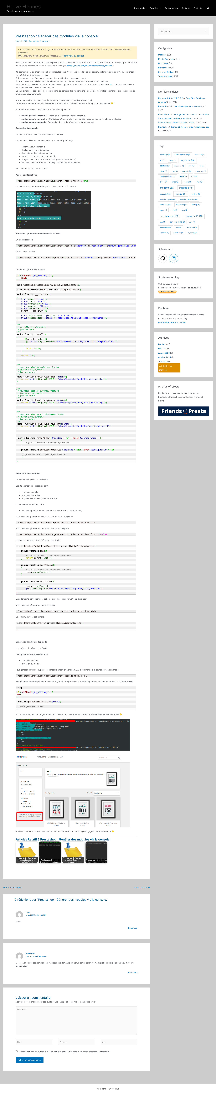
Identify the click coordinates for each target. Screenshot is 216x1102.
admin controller (182, 155)
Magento (162, 55)
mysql (196, 205)
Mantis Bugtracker (166, 59)
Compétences (171, 8)
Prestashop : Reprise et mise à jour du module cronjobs (183, 127)
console (186, 171)
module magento (167, 199)
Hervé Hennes (24, 6)
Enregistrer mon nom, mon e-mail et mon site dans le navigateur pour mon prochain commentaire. (65, 1051)
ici (111, 84)
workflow (178, 233)
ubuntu (191, 227)
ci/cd (191, 166)
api (162, 160)
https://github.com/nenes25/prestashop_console (89, 65)
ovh (174, 210)
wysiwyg (192, 233)
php (184, 210)
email (183, 176)
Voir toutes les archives (165, 368)
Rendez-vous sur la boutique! (171, 322)
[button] (208, 8)
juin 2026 (162, 344)
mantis (180, 194)
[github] (163, 258)
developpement (167, 176)
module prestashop (188, 199)
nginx (163, 210)
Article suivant (142, 887)
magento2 (165, 194)
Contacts (198, 8)
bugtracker (187, 160)
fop (194, 176)
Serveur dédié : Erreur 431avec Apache (176, 122)
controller (201, 171)
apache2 (199, 155)
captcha (165, 166)
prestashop (169, 216)
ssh (192, 222)
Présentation (140, 8)
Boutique (186, 8)
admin (165, 154)
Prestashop (45, 41)
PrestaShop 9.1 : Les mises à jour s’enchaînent (179, 106)
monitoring (181, 205)
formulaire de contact (74, 56)
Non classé (163, 63)
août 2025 (163, 361)
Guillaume (30, 954)
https (175, 182)
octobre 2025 (164, 357)
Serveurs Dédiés (165, 72)
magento (167, 187)
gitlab (163, 182)
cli (202, 166)
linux (199, 182)
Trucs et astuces (166, 76)
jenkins (187, 182)
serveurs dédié (177, 222)
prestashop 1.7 (194, 216)
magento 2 (186, 188)
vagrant (164, 233)
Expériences (155, 8)
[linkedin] (174, 258)
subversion (165, 228)
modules (165, 205)
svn (178, 228)
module (195, 194)
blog (173, 160)
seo (162, 222)
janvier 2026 (164, 353)
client (163, 171)
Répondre (132, 928)
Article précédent (12, 887)
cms (175, 171)
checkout (179, 166)
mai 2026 (162, 348)
